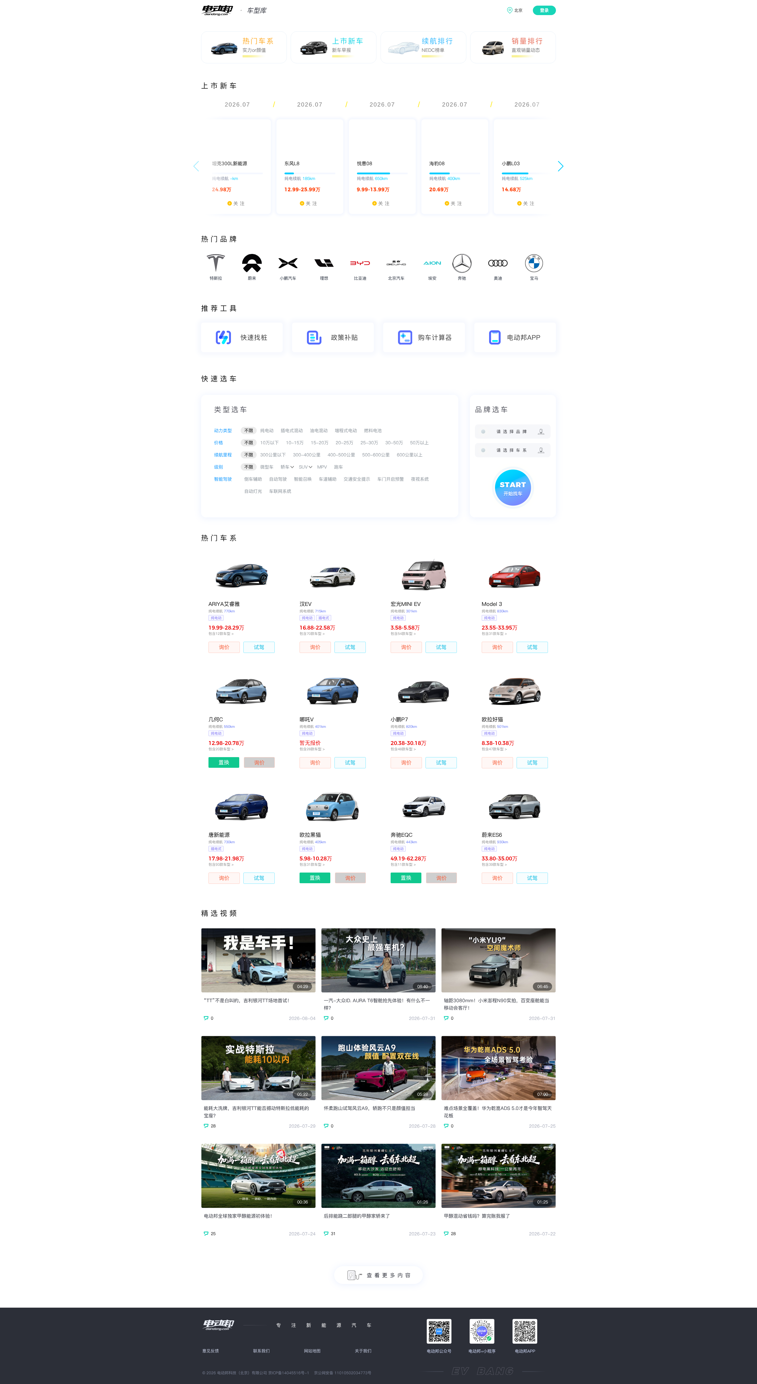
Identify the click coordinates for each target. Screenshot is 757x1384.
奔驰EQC (402, 835)
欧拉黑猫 (310, 835)
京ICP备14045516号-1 (288, 1372)
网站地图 (312, 1351)
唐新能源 (219, 835)
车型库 (256, 10)
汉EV (306, 604)
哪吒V (307, 719)
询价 (224, 647)
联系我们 (261, 1351)
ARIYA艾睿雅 (224, 604)
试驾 (259, 647)
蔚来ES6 (492, 835)
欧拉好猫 (492, 719)
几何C (215, 719)
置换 (224, 762)
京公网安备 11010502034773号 (342, 1372)
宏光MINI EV (406, 604)
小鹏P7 (399, 719)
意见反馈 (210, 1351)
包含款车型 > (221, 633)
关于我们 (363, 1351)
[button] (561, 166)
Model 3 (492, 604)
